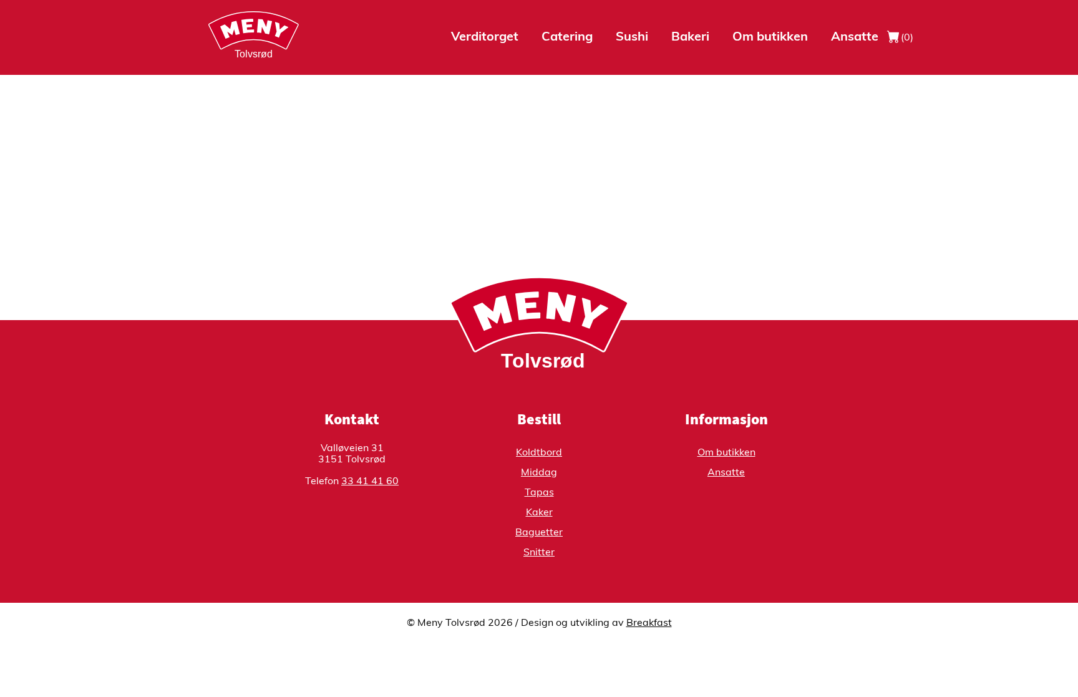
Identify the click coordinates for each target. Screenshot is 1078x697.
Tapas (539, 493)
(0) (905, 38)
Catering (567, 37)
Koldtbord (539, 453)
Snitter (539, 553)
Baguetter (539, 533)
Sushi (632, 37)
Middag (539, 473)
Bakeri (690, 37)
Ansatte (854, 37)
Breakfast (649, 623)
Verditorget (484, 37)
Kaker (539, 513)
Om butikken (770, 37)
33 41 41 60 (370, 482)
